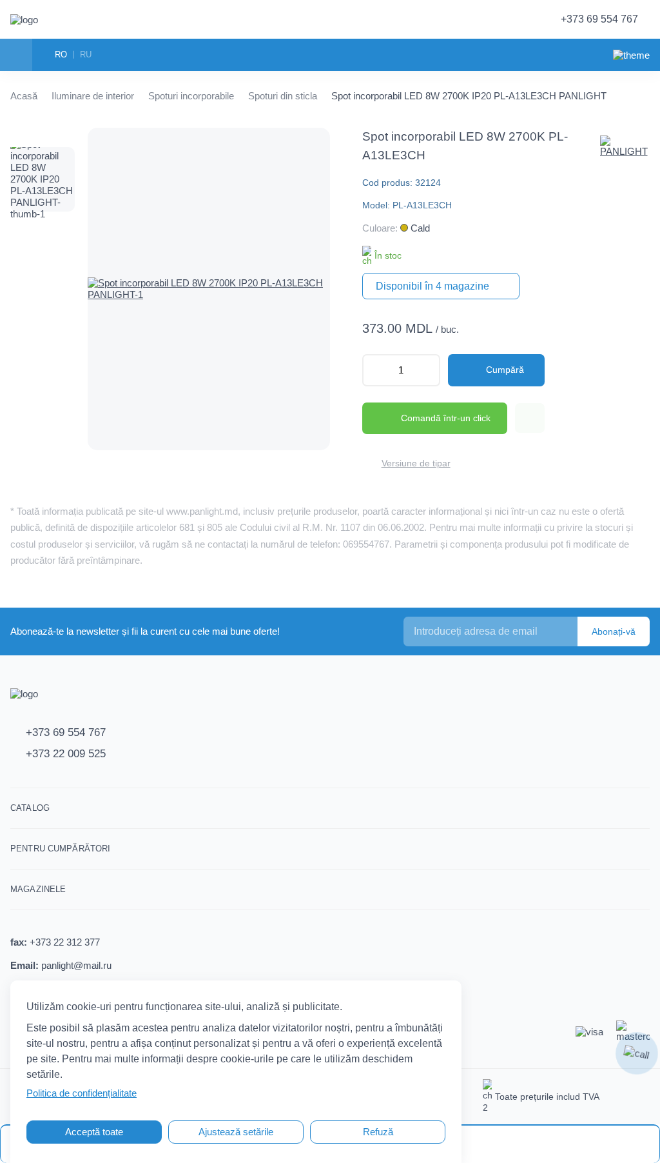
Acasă (23, 95)
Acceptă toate (94, 1131)
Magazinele (38, 889)
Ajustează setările (236, 1131)
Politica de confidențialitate (81, 1093)
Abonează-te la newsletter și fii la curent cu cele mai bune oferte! (145, 631)
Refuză (378, 1131)
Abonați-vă (614, 631)
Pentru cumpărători (60, 848)
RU (86, 54)
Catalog (30, 808)
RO (61, 54)
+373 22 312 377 (65, 942)
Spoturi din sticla (282, 95)
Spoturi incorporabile (191, 95)
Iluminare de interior (93, 95)
